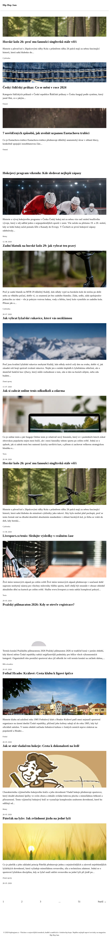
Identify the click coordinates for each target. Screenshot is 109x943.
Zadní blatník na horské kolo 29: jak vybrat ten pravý (39, 245)
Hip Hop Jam (10, 5)
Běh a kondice (8, 664)
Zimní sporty (7, 381)
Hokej (5, 236)
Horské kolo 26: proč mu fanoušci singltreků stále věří (40, 41)
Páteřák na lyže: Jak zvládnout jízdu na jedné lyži (37, 818)
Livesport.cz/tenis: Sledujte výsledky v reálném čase (38, 536)
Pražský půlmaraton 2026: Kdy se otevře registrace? (38, 604)
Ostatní (5, 104)
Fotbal (5, 737)
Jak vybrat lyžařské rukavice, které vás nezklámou (37, 318)
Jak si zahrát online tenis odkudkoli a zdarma (34, 390)
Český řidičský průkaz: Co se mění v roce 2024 (34, 87)
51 (79, 901)
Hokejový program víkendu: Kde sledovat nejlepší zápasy (42, 173)
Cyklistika (6, 58)
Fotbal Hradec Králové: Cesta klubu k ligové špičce (38, 673)
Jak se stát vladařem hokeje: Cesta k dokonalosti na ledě (41, 746)
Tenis (5, 454)
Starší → (102, 901)
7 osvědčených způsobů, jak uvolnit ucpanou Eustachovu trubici (46, 133)
